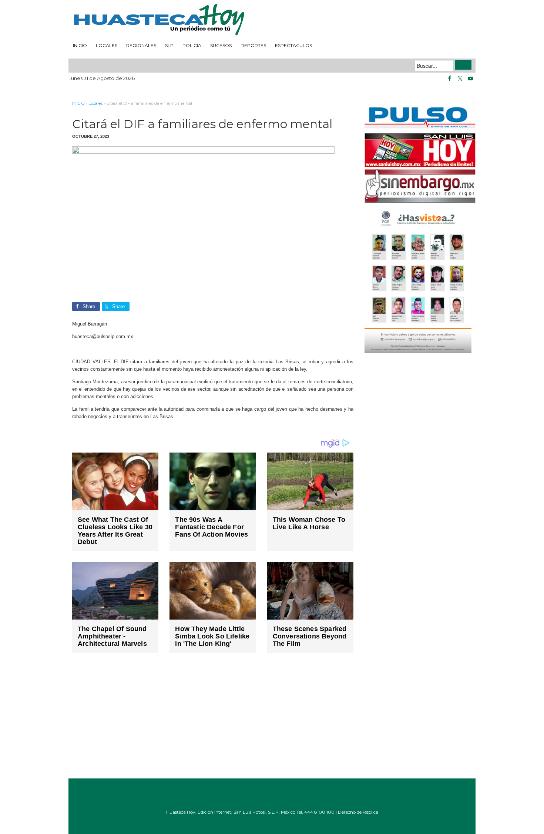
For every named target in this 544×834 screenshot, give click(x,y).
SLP (169, 45)
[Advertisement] (212, 721)
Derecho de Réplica (358, 812)
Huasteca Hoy (272, 20)
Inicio (80, 45)
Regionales (141, 45)
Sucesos (221, 45)
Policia (191, 45)
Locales (106, 45)
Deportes (253, 45)
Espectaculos (293, 45)
